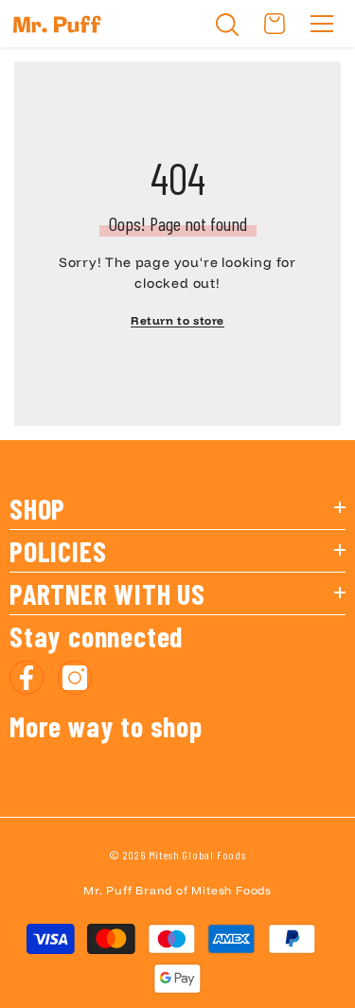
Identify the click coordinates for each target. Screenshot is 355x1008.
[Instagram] (75, 678)
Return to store (177, 320)
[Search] (227, 24)
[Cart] (274, 23)
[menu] (322, 23)
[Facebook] (26, 678)
